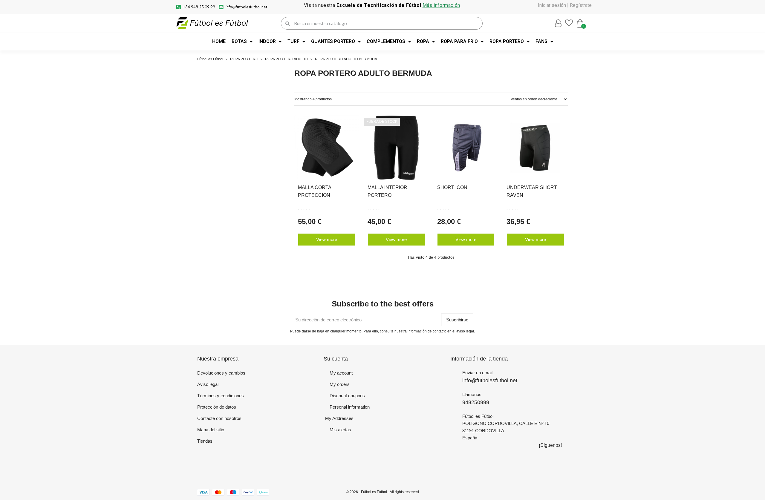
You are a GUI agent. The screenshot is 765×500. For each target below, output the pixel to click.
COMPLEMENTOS (386, 41)
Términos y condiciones (220, 395)
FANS (541, 41)
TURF (293, 41)
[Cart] (580, 23)
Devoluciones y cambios (221, 372)
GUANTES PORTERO (333, 41)
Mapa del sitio (210, 429)
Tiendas (204, 441)
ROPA (423, 41)
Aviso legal (207, 384)
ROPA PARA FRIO (459, 41)
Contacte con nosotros (219, 418)
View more (326, 239)
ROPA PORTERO (506, 41)
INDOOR (267, 41)
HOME (219, 41)
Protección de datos (216, 406)
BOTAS (239, 41)
